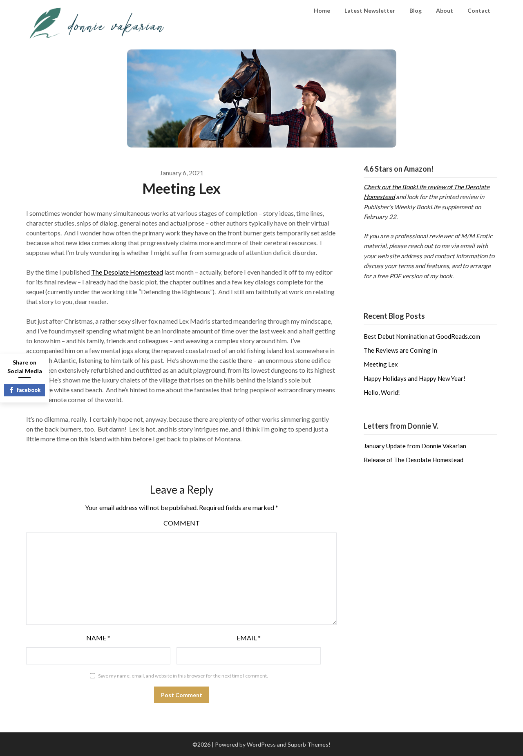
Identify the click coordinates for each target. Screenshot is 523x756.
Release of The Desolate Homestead (413, 459)
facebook (28, 390)
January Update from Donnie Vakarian (415, 446)
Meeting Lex (381, 364)
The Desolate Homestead (127, 272)
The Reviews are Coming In (400, 350)
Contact (478, 10)
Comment (181, 523)
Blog (415, 10)
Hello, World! (382, 392)
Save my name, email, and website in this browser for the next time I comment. (183, 676)
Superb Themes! (309, 744)
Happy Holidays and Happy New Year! (414, 378)
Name (98, 638)
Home (322, 10)
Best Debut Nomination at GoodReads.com (422, 336)
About (444, 10)
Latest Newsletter (369, 10)
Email (249, 638)
